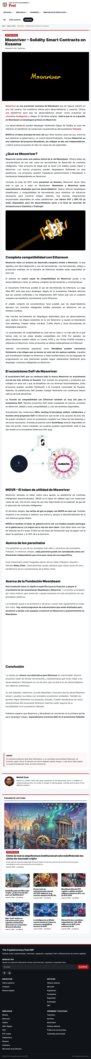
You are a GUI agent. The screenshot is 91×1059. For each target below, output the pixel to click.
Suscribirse (83, 967)
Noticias (7, 12)
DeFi (4, 1030)
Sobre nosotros (15, 20)
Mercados (20, 12)
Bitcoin (5, 1015)
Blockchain (51, 1022)
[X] (4, 973)
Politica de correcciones (56, 1030)
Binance (5, 1041)
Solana (5, 1022)
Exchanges (51, 1002)
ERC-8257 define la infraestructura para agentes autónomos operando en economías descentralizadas (16, 922)
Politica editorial (53, 1026)
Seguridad (51, 998)
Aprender (34, 12)
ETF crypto (6, 1034)
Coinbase (6, 1045)
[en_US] (4, 20)
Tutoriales (51, 1015)
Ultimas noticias (53, 983)
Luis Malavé (20, 867)
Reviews (50, 1019)
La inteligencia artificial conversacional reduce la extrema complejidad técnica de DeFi (44, 923)
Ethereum (6, 1019)
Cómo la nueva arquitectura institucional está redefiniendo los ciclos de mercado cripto (44, 857)
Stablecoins (7, 1037)
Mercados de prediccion (54, 12)
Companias (51, 994)
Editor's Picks (11, 26)
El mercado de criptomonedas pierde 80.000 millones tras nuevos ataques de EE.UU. (45, 892)
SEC (48, 1005)
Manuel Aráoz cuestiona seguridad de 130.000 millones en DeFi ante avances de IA (72, 923)
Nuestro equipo (8, 990)
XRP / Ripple (7, 1026)
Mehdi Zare (21, 48)
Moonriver (11, 106)
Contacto (28, 20)
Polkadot (77, 129)
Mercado (50, 987)
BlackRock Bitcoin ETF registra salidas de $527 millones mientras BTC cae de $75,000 (73, 892)
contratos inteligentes (17, 116)
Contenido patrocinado (56, 1034)
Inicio (3, 26)
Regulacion (51, 990)
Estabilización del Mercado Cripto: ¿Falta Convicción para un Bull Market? (17, 893)
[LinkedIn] (9, 973)
